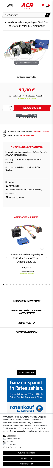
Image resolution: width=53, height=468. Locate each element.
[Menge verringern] (11, 109)
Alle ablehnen (26, 458)
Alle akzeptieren (26, 464)
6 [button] (20, 284)
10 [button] (33, 284)
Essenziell (11, 436)
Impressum (44, 431)
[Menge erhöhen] (11, 106)
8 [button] (26, 284)
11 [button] (36, 284)
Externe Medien (14, 438)
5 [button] (16, 284)
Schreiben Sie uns (41, 131)
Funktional (11, 444)
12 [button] (39, 284)
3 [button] (10, 284)
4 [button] (13, 284)
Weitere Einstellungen (12, 447)
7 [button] (23, 284)
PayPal (10, 441)
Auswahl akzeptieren (26, 453)
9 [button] (29, 284)
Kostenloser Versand (34, 96)
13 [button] (42, 284)
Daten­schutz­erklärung (19, 431)
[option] (26, 249)
